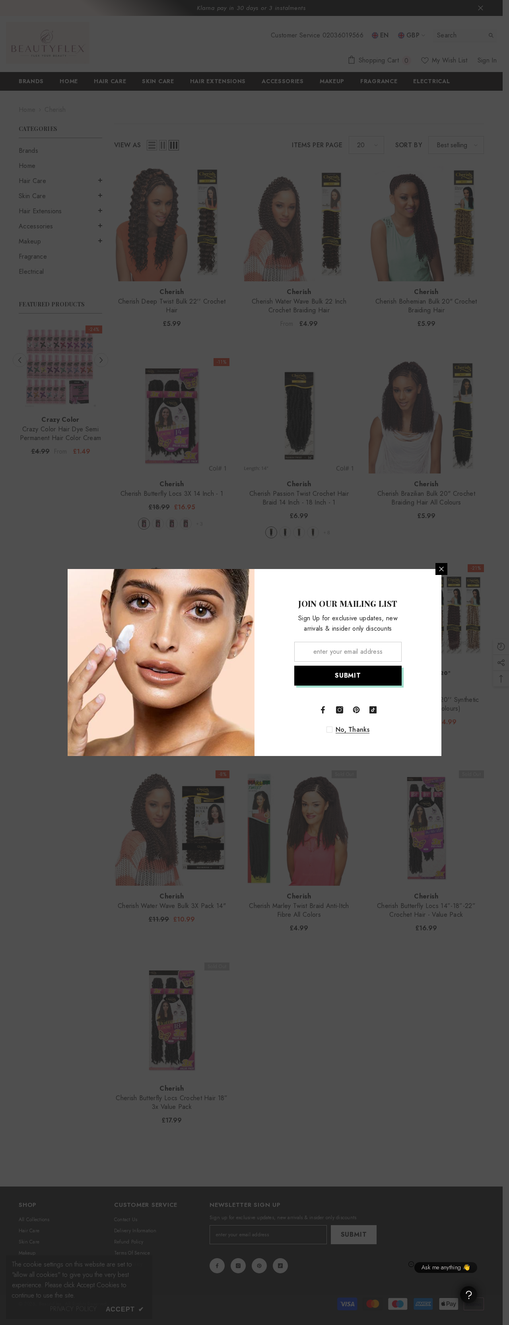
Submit (348, 675)
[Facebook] (323, 709)
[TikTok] (373, 709)
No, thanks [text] (352, 729)
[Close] (441, 569)
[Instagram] (339, 709)
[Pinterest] (356, 709)
